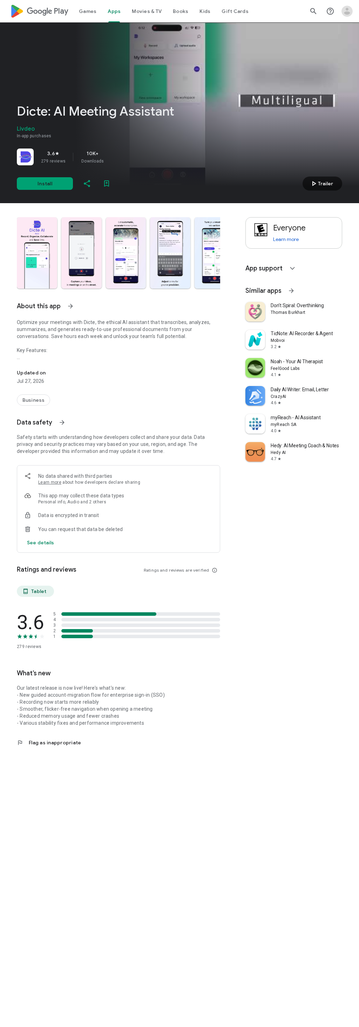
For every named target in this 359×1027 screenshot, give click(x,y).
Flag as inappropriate (49, 742)
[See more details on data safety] (40, 542)
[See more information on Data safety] (62, 422)
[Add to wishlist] (106, 183)
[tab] (87, 11)
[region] (115, 157)
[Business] (33, 400)
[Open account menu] (347, 11)
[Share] (87, 183)
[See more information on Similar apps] (291, 290)
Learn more (49, 482)
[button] (37, 253)
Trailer (321, 183)
